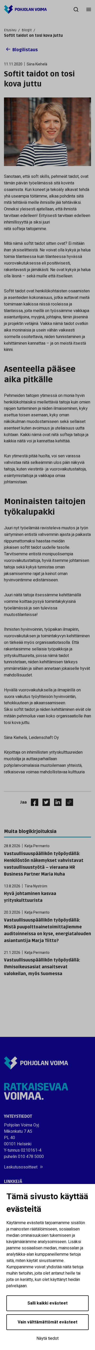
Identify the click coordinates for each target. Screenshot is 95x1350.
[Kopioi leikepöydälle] (68, 802)
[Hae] (76, 9)
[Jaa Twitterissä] (44, 802)
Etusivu (10, 30)
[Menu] (88, 9)
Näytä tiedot (47, 1338)
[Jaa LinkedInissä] (55, 802)
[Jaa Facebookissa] (32, 802)
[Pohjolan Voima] (25, 9)
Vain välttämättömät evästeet (47, 1322)
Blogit (27, 30)
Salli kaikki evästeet (47, 1303)
